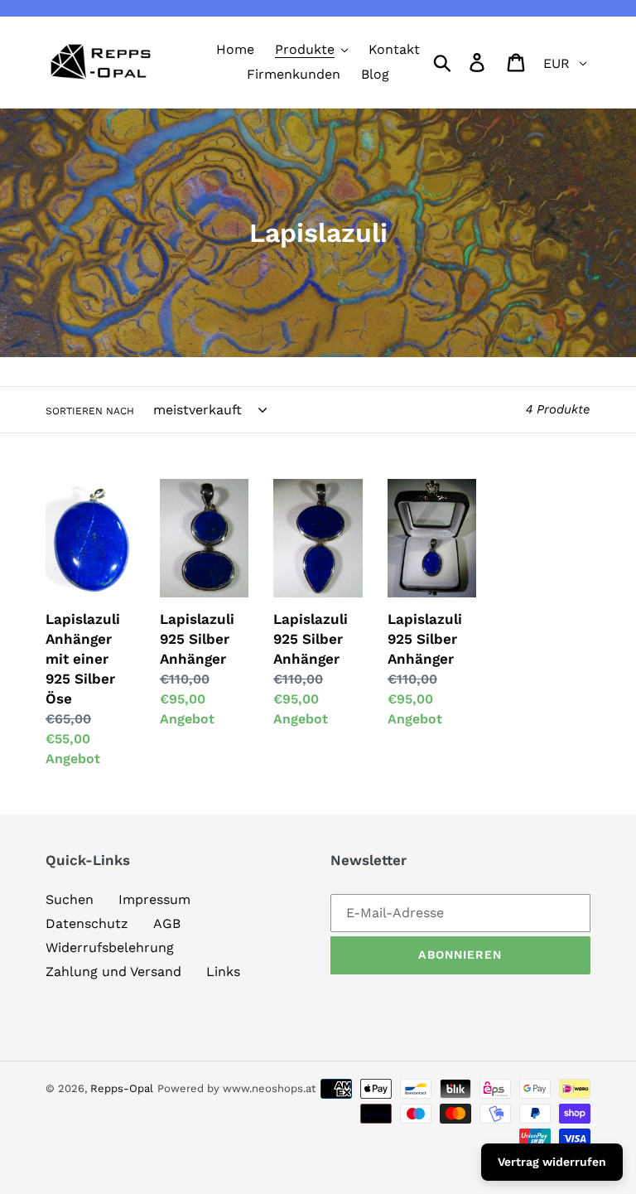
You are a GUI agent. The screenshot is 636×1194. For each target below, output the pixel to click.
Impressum (154, 899)
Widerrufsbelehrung (110, 947)
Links (223, 971)
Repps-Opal (121, 1088)
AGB (167, 923)
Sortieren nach (90, 411)
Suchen (70, 899)
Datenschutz (87, 923)
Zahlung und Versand (113, 971)
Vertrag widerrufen (552, 1161)
